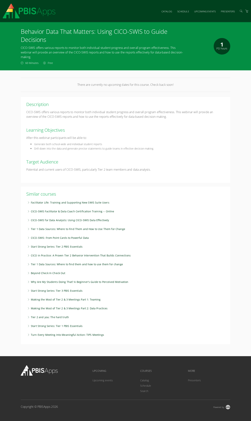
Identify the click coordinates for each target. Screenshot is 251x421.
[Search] (241, 11)
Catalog (167, 11)
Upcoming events (205, 11)
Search (144, 391)
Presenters (228, 11)
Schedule (183, 11)
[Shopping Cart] (246, 11)
